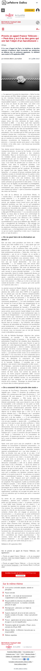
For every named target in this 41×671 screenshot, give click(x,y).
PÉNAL (3, 45)
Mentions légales (30, 654)
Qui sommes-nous (28, 651)
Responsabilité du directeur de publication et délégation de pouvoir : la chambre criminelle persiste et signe (19, 603)
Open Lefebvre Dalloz (20, 664)
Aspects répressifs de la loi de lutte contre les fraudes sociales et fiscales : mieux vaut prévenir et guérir (21, 615)
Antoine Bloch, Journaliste (13, 59)
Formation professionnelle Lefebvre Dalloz (20, 661)
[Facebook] (24, 659)
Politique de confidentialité (13, 656)
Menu (3, 10)
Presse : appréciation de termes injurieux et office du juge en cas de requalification (21, 621)
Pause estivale (10, 593)
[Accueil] (17, 16)
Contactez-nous (10, 654)
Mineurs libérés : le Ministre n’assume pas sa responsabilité (20, 631)
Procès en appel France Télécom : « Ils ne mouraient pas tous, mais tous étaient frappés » (20, 557)
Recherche (38, 22)
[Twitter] (28, 659)
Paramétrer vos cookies (28, 656)
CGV (18, 654)
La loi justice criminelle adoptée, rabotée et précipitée (19, 588)
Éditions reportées (11, 635)
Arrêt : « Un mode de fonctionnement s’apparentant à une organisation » (18, 597)
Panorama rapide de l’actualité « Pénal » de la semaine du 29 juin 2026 (20, 626)
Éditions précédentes (7, 23)
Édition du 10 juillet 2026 (11, 22)
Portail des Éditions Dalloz (14, 651)
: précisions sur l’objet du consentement (18, 609)
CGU (22, 654)
